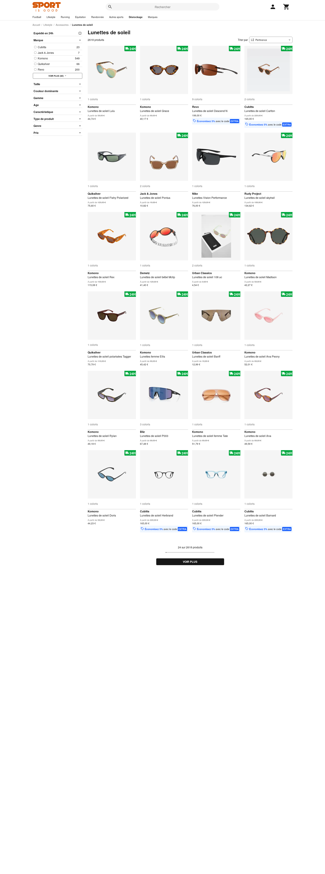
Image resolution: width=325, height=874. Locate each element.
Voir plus (190, 562)
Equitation (80, 17)
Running (65, 17)
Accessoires (62, 24)
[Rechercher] (110, 7)
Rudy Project (252, 194)
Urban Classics (202, 273)
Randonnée (97, 17)
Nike (195, 194)
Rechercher (162, 7)
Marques (152, 17)
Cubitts (249, 107)
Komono (93, 107)
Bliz (142, 432)
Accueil (36, 24)
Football (36, 17)
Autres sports (116, 17)
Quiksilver (94, 194)
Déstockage (136, 17)
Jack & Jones (148, 194)
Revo (195, 107)
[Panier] (286, 6)
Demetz (145, 273)
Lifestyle (51, 17)
